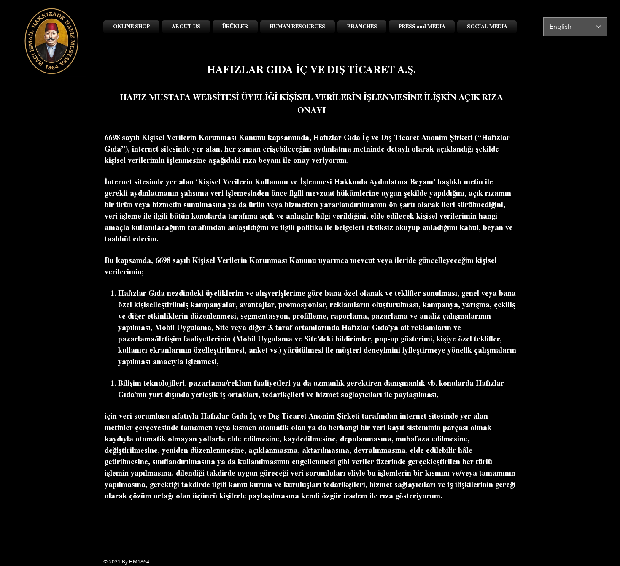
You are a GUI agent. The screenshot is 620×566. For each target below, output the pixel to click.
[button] (235, 26)
